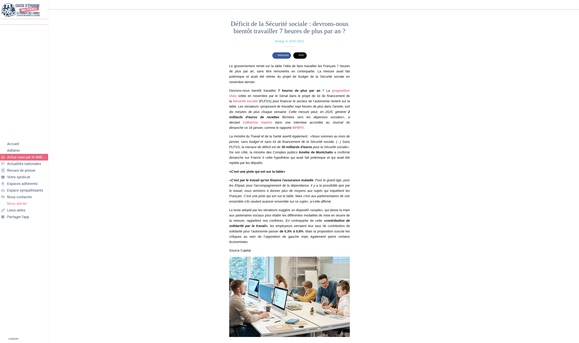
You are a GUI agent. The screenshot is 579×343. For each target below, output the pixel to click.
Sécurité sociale (245, 101)
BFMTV (298, 128)
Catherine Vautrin (257, 122)
